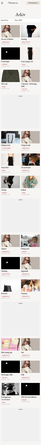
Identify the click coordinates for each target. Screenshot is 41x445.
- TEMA (3, 402)
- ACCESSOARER (6, 148)
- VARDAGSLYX (5, 42)
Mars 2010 (18, 20)
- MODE (23, 64)
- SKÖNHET (4, 64)
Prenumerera (33, 3)
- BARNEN (4, 193)
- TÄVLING (24, 89)
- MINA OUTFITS (25, 42)
